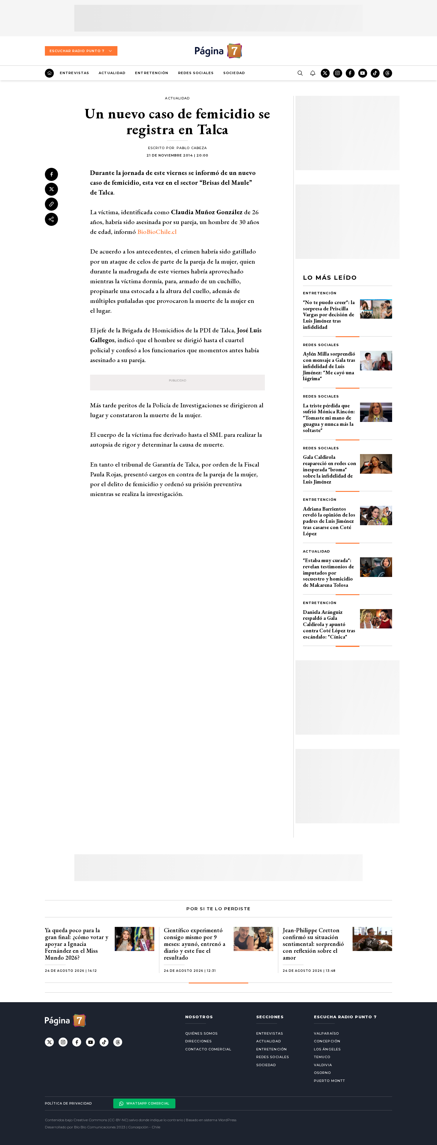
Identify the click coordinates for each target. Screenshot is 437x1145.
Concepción (327, 1041)
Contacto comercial (208, 1049)
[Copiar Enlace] (51, 204)
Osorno (322, 1073)
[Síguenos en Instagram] (337, 73)
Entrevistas (74, 73)
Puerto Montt (329, 1081)
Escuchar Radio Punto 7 (77, 51)
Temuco (322, 1057)
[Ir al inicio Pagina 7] (218, 50)
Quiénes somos (201, 1033)
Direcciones (198, 1041)
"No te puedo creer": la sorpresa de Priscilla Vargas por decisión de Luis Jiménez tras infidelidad (329, 314)
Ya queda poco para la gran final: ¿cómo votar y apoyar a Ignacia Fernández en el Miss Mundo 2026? (76, 943)
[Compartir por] (51, 219)
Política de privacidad (68, 1103)
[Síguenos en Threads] (387, 73)
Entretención (151, 73)
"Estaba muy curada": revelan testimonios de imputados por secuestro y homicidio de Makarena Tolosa (328, 572)
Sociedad (234, 73)
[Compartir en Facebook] (51, 174)
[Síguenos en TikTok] (375, 73)
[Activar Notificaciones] (312, 73)
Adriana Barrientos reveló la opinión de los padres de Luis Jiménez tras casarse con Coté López (329, 521)
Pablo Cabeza (192, 148)
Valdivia (323, 1065)
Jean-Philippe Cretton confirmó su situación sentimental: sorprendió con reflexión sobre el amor (313, 943)
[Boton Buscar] (299, 73)
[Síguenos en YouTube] (362, 73)
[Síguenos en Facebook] (350, 73)
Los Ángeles (327, 1049)
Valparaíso (326, 1033)
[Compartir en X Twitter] (51, 189)
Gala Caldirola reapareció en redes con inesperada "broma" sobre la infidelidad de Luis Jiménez (329, 469)
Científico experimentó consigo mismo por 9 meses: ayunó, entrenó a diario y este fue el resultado (194, 943)
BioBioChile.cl (157, 231)
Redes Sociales (196, 73)
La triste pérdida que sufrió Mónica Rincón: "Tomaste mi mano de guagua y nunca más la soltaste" (329, 418)
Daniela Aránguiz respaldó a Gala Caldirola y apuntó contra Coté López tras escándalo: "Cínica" (329, 624)
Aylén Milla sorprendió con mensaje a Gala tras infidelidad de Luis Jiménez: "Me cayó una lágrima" (329, 366)
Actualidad (112, 73)
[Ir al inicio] (49, 73)
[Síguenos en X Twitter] (325, 73)
